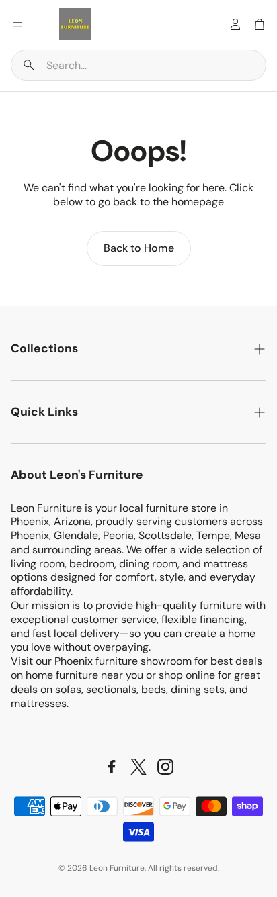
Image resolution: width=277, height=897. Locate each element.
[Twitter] (138, 767)
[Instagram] (165, 767)
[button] (138, 65)
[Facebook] (112, 767)
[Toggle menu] (17, 24)
